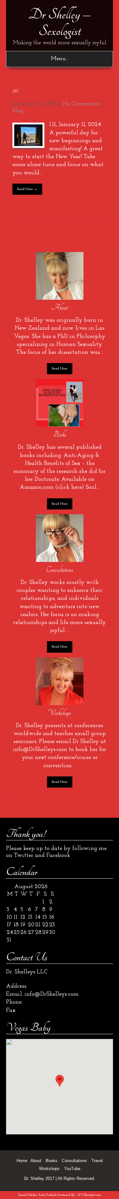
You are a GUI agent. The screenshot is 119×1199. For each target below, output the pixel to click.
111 (15, 90)
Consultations (74, 1160)
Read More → (27, 189)
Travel (97, 1160)
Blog (17, 111)
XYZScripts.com (89, 1195)
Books (51, 1160)
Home (22, 1160)
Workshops (49, 1168)
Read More (60, 368)
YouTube (72, 1168)
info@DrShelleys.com (51, 994)
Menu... (60, 59)
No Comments (80, 104)
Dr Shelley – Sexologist (59, 22)
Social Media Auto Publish (37, 1195)
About (35, 1160)
